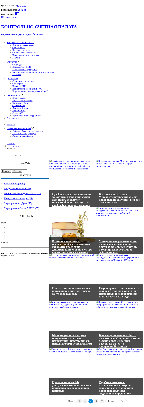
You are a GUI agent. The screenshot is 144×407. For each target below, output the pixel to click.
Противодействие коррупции (26, 115)
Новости (11, 124)
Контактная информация (24, 133)
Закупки (16, 58)
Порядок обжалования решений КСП (30, 91)
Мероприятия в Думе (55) (18, 203)
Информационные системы (25, 55)
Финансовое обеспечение (24, 52)
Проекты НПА (19, 86)
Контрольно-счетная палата (20, 42)
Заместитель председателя (24, 69)
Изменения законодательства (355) (22, 193)
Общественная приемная (19, 128)
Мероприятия (18, 110)
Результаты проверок (22, 100)
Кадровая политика (21, 50)
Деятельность (13, 95)
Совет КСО (17, 113)
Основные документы (23, 81)
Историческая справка (23, 45)
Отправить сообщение (23, 136)
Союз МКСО (18, 105)
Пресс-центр (13, 118)
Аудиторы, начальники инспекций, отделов (33, 72)
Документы (12, 78)
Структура (12, 62)
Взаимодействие (20, 108)
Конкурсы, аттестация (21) (18, 198)
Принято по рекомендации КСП (27, 89)
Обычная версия (9, 17)
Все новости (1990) (14, 183)
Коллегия (16, 74)
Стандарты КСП (20, 83)
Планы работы (19, 98)
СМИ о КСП (18, 47)
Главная (11, 143)
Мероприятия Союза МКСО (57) (21, 208)
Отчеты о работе (20, 103)
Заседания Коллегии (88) (17, 188)
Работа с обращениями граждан (27, 131)
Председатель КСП (21, 67)
